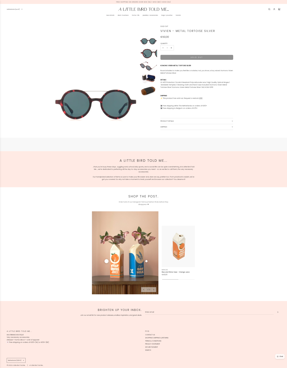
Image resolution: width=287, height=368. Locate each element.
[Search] (269, 9)
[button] (143, 289)
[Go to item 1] (106, 261)
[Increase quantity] (171, 47)
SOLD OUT (164, 26)
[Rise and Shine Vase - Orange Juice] (178, 246)
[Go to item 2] (146, 261)
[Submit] (277, 312)
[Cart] (279, 9)
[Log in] (274, 9)
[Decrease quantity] (163, 47)
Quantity (163, 43)
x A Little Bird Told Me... (36, 365)
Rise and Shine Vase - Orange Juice (176, 272)
